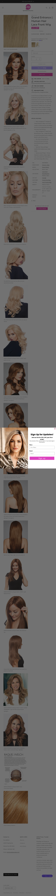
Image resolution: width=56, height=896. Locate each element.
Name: (31, 444)
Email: (31, 451)
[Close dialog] (54, 428)
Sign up (42, 458)
